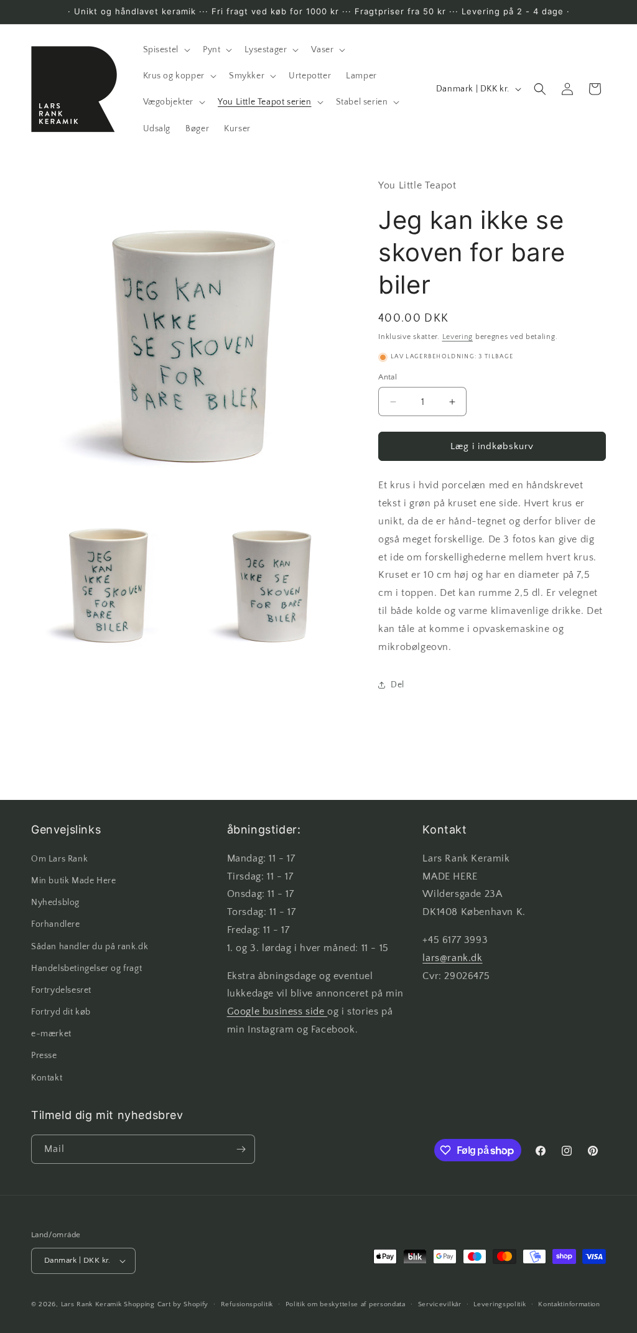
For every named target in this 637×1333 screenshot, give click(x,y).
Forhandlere (55, 924)
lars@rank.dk (452, 958)
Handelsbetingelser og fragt (86, 968)
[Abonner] (240, 1149)
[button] (165, 50)
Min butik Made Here (73, 881)
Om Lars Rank (59, 859)
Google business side (277, 1011)
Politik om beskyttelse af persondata (346, 1304)
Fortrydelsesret (61, 990)
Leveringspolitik (499, 1304)
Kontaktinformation (569, 1304)
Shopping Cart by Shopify (166, 1304)
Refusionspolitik (247, 1304)
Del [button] (397, 685)
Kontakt (46, 1078)
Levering (457, 337)
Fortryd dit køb (61, 1012)
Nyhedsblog (55, 903)
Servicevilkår (440, 1304)
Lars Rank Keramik (91, 1304)
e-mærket (51, 1034)
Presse (44, 1056)
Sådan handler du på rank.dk (89, 947)
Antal (387, 377)
